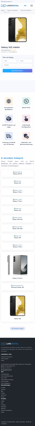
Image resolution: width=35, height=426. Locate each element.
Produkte (3, 387)
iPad (2, 403)
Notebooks (3, 406)
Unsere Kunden (5, 381)
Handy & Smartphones (12, 10)
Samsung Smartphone (26, 10)
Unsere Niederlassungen (7, 376)
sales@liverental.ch (7, 369)
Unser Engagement (5, 383)
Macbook (3, 408)
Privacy (3, 396)
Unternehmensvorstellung (7, 379)
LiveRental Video (5, 374)
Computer (3, 404)
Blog (2, 391)
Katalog (3, 10)
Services (3, 389)
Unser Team (4, 377)
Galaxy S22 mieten (10, 47)
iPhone (2, 412)
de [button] (25, 5)
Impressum (3, 395)
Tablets (2, 401)
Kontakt (3, 393)
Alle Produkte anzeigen (17, 328)
